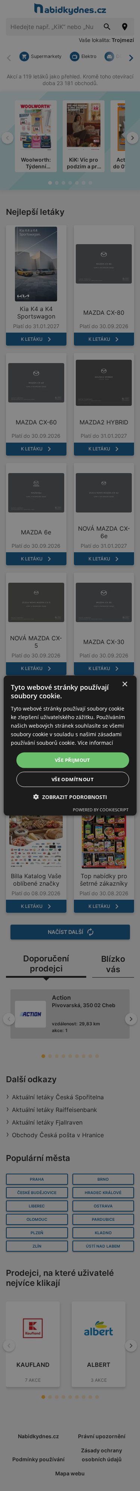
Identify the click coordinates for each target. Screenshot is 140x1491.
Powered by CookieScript (100, 809)
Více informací (95, 742)
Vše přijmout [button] (72, 760)
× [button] (124, 684)
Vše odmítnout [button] (73, 779)
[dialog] (69, 746)
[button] (70, 796)
